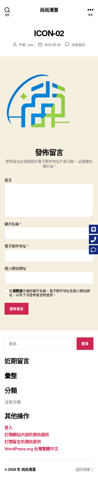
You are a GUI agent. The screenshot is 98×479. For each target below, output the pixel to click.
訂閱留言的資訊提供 (23, 442)
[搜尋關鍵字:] (39, 344)
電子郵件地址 (16, 246)
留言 (8, 180)
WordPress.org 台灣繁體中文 (31, 449)
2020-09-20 (52, 44)
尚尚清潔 (49, 9)
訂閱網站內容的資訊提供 (27, 435)
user (30, 44)
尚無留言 (78, 44)
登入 (9, 428)
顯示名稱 (13, 224)
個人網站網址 (15, 268)
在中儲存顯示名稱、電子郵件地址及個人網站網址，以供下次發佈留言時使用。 (49, 293)
